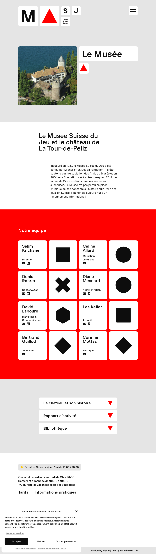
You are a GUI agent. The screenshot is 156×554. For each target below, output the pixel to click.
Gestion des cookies (26, 548)
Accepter (16, 541)
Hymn (106, 550)
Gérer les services (15, 533)
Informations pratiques (55, 492)
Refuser (41, 541)
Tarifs (23, 492)
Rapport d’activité (59, 415)
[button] (76, 511)
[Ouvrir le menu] (133, 10)
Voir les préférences (66, 541)
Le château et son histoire (67, 403)
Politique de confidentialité (51, 548)
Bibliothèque (55, 428)
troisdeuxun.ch (129, 550)
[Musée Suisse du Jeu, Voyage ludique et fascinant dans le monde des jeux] (49, 16)
